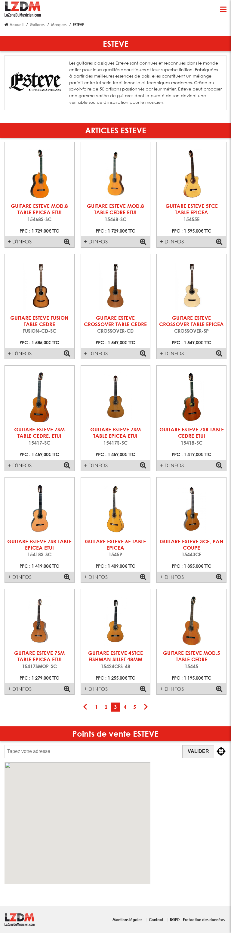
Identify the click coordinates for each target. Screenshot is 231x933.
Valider (198, 751)
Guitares (37, 24)
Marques (58, 24)
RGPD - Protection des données (197, 919)
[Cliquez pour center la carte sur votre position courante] (221, 751)
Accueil (16, 24)
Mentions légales (127, 919)
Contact (156, 919)
